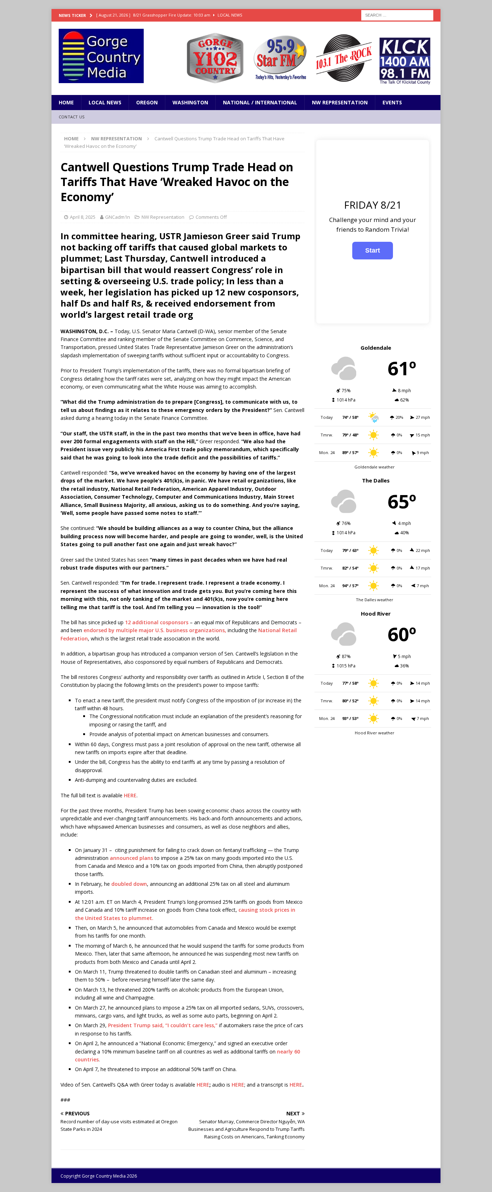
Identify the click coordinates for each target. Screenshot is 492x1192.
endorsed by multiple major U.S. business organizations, (155, 630)
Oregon (147, 102)
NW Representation (340, 102)
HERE (130, 795)
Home (66, 102)
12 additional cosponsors (156, 622)
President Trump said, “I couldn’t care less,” (163, 1025)
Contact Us (71, 116)
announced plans (131, 858)
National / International (260, 102)
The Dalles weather (374, 599)
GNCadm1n (117, 217)
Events (392, 102)
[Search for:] (397, 14)
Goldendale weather (374, 467)
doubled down (129, 883)
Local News (105, 102)
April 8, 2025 (82, 217)
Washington (190, 102)
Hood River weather (374, 732)
